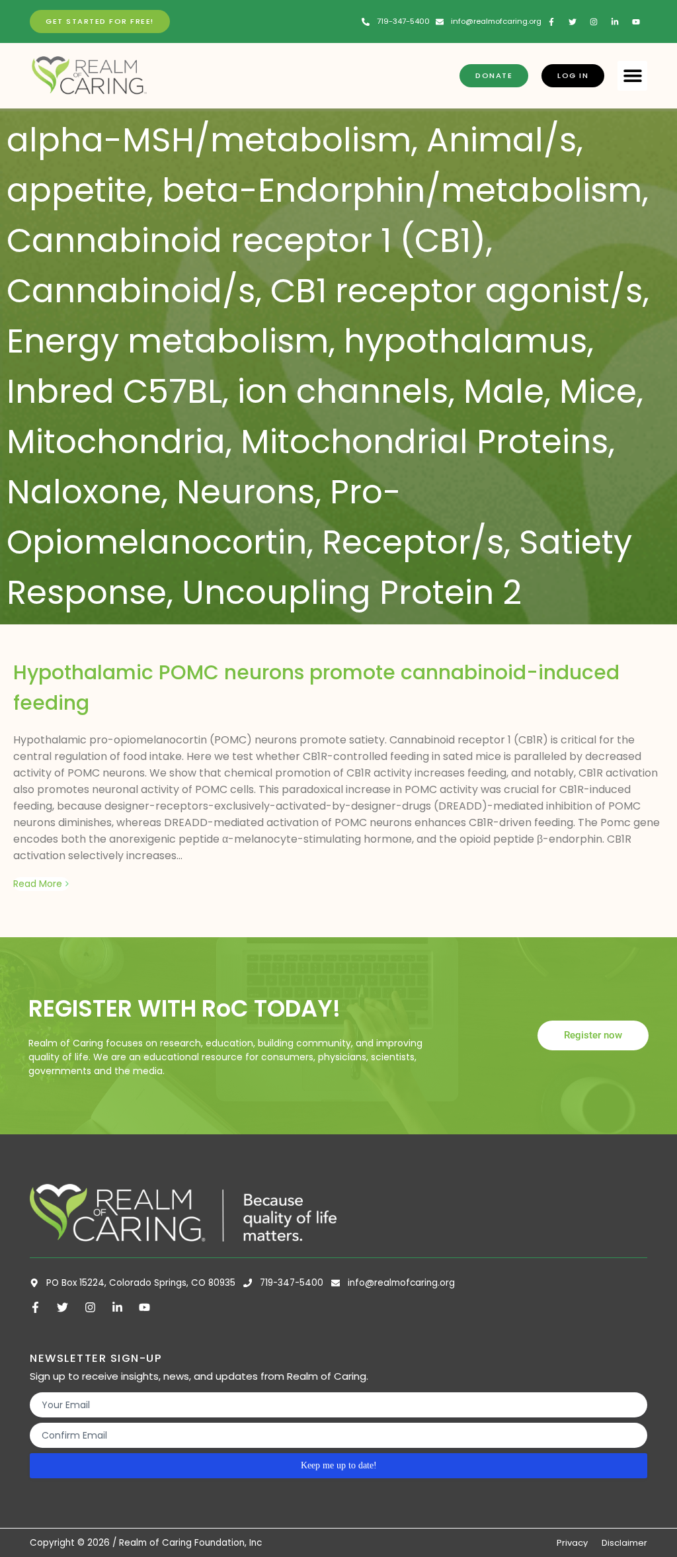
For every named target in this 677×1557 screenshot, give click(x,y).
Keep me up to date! (339, 1465)
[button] (632, 76)
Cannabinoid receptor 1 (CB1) (246, 240)
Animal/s (501, 139)
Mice (598, 391)
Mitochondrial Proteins (424, 441)
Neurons (246, 491)
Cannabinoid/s (131, 290)
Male (503, 391)
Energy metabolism (168, 340)
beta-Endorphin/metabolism (402, 190)
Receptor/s (413, 542)
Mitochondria (116, 441)
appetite (77, 190)
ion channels (342, 391)
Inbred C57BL (114, 391)
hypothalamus (465, 340)
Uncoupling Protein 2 (352, 592)
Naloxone (84, 491)
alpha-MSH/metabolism (209, 139)
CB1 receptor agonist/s (456, 290)
